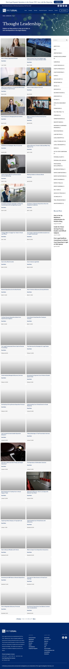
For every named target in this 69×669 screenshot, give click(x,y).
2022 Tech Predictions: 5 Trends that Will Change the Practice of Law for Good (13, 88)
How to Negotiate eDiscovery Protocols (10, 606)
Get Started (46, 637)
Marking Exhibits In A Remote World (35, 174)
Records (30, 643)
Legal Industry (58, 137)
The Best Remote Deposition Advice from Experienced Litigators (11, 318)
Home (4, 15)
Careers (56, 62)
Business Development (60, 56)
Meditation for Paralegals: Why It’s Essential (11, 145)
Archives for (8, 15)
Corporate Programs (33, 648)
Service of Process (59, 193)
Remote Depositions (59, 176)
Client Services (58, 65)
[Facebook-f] (66, 637)
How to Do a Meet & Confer (7, 261)
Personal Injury (58, 157)
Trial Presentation (59, 200)
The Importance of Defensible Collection (36, 462)
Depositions (57, 82)
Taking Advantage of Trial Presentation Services (38, 433)
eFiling (56, 99)
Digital (55, 85)
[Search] (66, 40)
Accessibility (47, 652)
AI (54, 49)
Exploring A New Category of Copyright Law (11, 520)
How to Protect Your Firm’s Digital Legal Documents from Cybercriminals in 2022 (36, 59)
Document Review (58, 92)
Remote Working (58, 186)
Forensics (56, 115)
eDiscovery (57, 96)
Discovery (56, 89)
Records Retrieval (59, 169)
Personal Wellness (59, 160)
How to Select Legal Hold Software (9, 58)
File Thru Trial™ (58, 111)
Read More (3, 61)
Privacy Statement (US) (49, 650)
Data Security (57, 79)
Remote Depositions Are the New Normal (11, 289)
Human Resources (58, 118)
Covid (55, 75)
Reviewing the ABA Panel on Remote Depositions (13, 577)
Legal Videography (59, 144)
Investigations (58, 131)
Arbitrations (57, 53)
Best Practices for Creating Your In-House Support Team (11, 492)
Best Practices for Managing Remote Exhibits (12, 116)
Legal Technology (59, 141)
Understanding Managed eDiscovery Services (12, 375)
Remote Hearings (58, 179)
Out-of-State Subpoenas (60, 151)
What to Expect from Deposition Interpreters (37, 549)
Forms (45, 644)
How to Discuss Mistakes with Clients (10, 549)
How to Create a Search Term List (35, 87)
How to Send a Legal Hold (33, 261)
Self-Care (56, 189)
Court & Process (58, 68)
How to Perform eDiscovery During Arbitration (38, 289)
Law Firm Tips (57, 134)
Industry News (58, 122)
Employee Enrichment (60, 103)
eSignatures (57, 108)
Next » (34, 619)
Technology (57, 196)
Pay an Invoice (47, 648)
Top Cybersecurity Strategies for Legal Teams (38, 346)
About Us (56, 46)
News (55, 148)
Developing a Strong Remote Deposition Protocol (13, 404)
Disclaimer (46, 654)
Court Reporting (58, 72)
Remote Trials (57, 182)
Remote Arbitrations (59, 172)
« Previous (18, 619)
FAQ (45, 646)
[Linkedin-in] (63, 637)
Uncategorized (58, 203)
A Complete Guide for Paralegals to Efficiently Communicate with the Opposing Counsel (12, 204)
